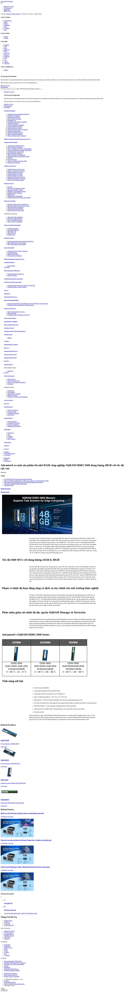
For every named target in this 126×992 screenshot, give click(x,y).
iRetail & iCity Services (10, 308)
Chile (5, 27)
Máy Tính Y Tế (12, 233)
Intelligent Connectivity (10, 166)
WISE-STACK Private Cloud (16, 210)
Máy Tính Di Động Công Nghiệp (17, 244)
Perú (5, 30)
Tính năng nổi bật (9, 485)
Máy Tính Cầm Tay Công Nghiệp (17, 243)
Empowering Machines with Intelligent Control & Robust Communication (28, 303)
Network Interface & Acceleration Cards (18, 206)
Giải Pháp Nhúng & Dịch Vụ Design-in (13, 278)
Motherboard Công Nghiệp (15, 196)
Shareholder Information (14, 426)
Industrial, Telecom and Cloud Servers (18, 204)
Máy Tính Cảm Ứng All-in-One (16, 312)
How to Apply (11, 439)
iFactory (6, 290)
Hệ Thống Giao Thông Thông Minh (12, 282)
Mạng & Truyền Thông (9, 201)
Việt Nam (8, 11)
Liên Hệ (6, 449)
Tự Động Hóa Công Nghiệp (10, 142)
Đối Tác (6, 361)
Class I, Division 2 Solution (15, 147)
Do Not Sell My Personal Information (14, 984)
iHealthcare (7, 293)
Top (3, 988)
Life (9, 434)
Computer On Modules (14, 115)
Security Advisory (8, 400)
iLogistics (6, 341)
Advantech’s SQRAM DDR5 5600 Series (15, 484)
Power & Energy (12, 159)
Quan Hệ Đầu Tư (8, 418)
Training (10, 436)
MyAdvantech (8, 8)
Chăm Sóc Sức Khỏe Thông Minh (12, 225)
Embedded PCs (12, 120)
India (5, 48)
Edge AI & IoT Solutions (14, 119)
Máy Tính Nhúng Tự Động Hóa (16, 155)
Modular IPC (11, 194)
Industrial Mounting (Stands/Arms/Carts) (14, 259)
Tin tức (6, 951)
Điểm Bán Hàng (12, 313)
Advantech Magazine (13, 413)
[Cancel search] (42, 89)
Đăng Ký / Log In (9, 92)
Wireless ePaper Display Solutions (17, 135)
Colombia (6, 28)
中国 (5, 46)
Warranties (10, 384)
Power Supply (11, 265)
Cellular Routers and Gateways (16, 169)
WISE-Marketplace (9, 453)
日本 (5, 51)
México (6, 23)
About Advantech (8, 407)
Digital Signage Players (14, 117)
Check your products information (16, 382)
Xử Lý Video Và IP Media (15, 221)
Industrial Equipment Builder (11, 300)
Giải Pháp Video (8, 334)
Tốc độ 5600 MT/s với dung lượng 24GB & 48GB (18, 479)
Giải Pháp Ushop (12, 252)
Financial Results (12, 421)
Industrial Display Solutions (11, 344)
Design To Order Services (10, 354)
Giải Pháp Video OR (13, 230)
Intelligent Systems (8, 183)
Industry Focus (8, 947)
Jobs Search (7, 937)
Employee (6, 445)
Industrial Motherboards (14, 131)
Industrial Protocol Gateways (15, 172)
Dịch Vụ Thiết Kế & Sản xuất (11, 324)
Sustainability (7, 442)
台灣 (5, 58)
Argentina (7, 25)
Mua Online (9, 920)
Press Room (11, 415)
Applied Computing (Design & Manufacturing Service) (17, 139)
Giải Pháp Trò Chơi (9, 328)
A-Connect (7, 455)
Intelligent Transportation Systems (17, 191)
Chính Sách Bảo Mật (10, 982)
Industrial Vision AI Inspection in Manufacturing (21, 305)
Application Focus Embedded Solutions (18, 114)
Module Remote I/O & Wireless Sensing (18, 156)
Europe (6, 36)
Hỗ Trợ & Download (9, 376)
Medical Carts (11, 234)
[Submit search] (40, 89)
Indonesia (6, 49)
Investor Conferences (13, 424)
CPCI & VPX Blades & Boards (16, 188)
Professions (11, 433)
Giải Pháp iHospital (13, 228)
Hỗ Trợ (6, 372)
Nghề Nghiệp (7, 429)
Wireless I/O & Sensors (14, 162)
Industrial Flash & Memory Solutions (18, 129)
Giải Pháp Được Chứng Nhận (16, 152)
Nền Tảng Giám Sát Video (15, 218)
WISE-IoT (10, 371)
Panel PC (10, 158)
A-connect (7, 955)
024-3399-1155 (9, 925)
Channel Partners (8, 364)
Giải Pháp (7, 267)
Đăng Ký (6, 6)
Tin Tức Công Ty (9, 932)
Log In (12, 6)
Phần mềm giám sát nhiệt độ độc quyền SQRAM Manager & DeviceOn (23, 482)
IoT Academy (11, 392)
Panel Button (4, 87)
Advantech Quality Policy (10, 357)
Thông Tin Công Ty (13, 410)
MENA (6, 70)
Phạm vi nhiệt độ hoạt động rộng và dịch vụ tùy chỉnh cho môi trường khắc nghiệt (26, 481)
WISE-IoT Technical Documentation (18, 397)
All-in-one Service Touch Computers (18, 251)
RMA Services (12, 379)
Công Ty (6, 403)
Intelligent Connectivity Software (16, 178)
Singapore (7, 56)
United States (7, 20)
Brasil (5, 22)
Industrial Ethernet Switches (15, 174)
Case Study (7, 944)
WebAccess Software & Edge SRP (17, 161)
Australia (6, 45)
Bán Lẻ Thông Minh (9, 247)
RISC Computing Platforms (15, 134)
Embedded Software (13, 123)
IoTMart (6, 452)
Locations (10, 437)
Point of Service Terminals (15, 255)
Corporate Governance (14, 423)
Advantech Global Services (10, 351)
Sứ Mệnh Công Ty (9, 935)
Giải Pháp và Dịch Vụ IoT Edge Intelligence (14, 331)
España (6, 38)
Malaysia (6, 55)
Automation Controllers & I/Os (16, 145)
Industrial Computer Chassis (15, 190)
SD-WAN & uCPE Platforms (15, 209)
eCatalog (6, 952)
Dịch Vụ (6, 348)
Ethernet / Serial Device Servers (16, 171)
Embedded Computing (9, 110)
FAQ (5, 954)
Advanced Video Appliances (15, 217)
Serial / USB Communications (16, 180)
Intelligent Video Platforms (15, 193)
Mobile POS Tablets (13, 254)
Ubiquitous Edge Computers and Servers (19, 315)
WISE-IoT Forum (12, 395)
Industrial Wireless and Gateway (16, 177)
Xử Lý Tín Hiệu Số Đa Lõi (15, 220)
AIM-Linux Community (14, 394)
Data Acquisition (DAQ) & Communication (19, 149)
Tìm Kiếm (7, 9)
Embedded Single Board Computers (17, 122)
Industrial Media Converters (15, 175)
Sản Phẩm (7, 107)
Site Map (6, 981)
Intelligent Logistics (9, 238)
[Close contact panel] (1, 897)
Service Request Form (14, 381)
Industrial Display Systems (15, 128)
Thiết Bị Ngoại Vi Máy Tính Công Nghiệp (19, 197)
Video (5, 949)
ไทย (5, 60)
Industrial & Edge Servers (10, 297)
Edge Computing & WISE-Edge (11, 270)
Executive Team (12, 411)
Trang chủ (7, 458)
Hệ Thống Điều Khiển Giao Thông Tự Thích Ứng (21, 285)
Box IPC (10, 187)
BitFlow (10, 338)
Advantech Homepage (7, 1)
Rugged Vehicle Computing (10, 321)
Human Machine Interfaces (15, 153)
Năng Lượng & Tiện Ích (10, 318)
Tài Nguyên (11, 390)
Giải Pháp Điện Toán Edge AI (16, 274)
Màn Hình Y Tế (12, 231)
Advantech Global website (12, 14)
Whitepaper (7, 946)
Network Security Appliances (15, 207)
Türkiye (6, 62)
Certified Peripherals (9, 262)
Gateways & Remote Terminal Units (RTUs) (20, 150)
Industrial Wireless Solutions (15, 132)
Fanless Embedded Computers (16, 125)
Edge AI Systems (12, 275)
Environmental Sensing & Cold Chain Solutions (21, 241)
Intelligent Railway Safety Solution (17, 287)
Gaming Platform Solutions (15, 126)
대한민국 (7, 53)
